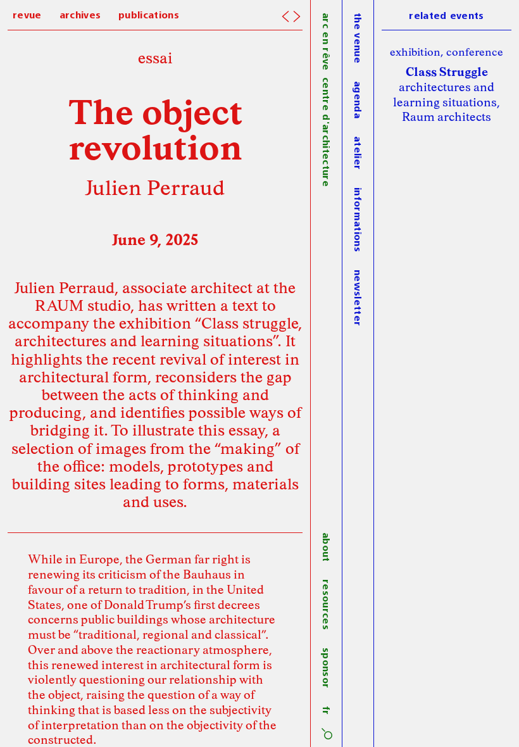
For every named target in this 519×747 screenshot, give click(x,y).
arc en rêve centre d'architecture (325, 100)
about (325, 547)
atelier (357, 153)
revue (27, 16)
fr (325, 710)
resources (325, 604)
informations (357, 219)
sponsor (325, 668)
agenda (357, 99)
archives (80, 16)
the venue (357, 38)
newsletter (357, 298)
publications (148, 16)
